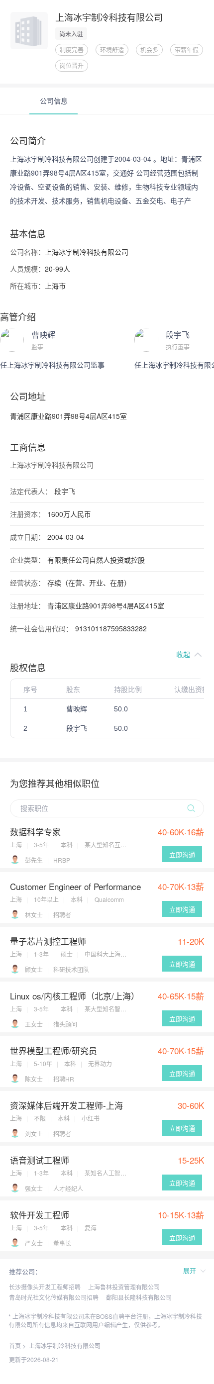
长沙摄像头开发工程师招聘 (45, 1287)
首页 (15, 1345)
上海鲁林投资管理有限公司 (124, 1287)
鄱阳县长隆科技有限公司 (139, 1297)
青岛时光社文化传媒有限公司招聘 (54, 1297)
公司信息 (54, 100)
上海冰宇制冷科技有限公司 (65, 1345)
